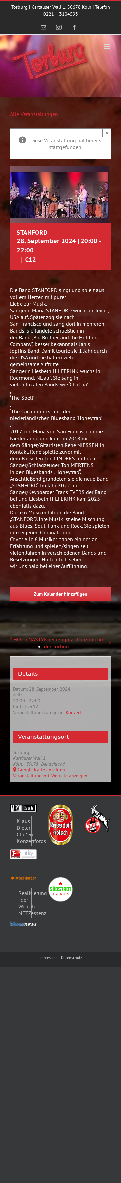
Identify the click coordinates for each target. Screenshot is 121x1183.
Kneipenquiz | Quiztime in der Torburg (73, 643)
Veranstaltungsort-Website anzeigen (50, 776)
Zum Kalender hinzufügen (60, 594)
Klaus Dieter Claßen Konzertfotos (31, 830)
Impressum (48, 957)
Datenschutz (71, 957)
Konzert (73, 712)
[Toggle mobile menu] (107, 46)
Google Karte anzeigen (41, 770)
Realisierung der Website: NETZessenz (32, 903)
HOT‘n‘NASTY (28, 639)
